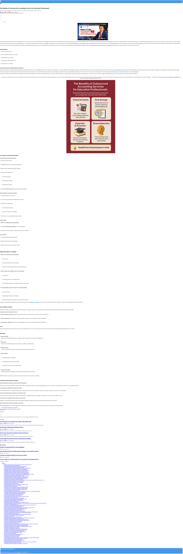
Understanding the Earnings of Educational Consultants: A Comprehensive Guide (16, 476)
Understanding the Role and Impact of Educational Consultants (13, 479)
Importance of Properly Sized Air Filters (10, 533)
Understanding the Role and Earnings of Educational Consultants (14, 493)
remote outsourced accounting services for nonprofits (9, 407)
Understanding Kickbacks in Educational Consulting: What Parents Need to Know (16, 472)
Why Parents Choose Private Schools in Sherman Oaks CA (13, 521)
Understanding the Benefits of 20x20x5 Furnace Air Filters (13, 506)
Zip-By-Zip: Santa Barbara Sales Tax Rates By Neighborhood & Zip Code (15, 478)
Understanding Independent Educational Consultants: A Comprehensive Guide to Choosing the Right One (20, 541)
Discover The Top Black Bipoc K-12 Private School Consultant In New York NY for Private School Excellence (21, 523)
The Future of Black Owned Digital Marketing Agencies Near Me (14, 505)
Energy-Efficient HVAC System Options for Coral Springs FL (13, 482)
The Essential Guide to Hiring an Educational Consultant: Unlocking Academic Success (17, 512)
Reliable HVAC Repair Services (9, 516)
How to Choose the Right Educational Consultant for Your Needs (14, 475)
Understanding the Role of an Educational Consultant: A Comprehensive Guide (16, 469)
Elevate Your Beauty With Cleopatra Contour (11, 497)
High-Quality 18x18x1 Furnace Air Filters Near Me (12, 535)
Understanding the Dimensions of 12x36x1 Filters (11, 527)
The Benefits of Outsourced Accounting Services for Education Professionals (15, 529)
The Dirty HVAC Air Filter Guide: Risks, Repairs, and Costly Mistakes (15, 531)
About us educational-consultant (23, 552)
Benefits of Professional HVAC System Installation (12, 465)
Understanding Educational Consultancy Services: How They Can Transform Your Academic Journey (19, 517)
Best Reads (4, 463)
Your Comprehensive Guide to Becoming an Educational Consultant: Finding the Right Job (18, 464)
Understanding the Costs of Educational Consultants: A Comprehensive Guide (16, 487)
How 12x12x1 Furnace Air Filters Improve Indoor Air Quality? (13, 494)
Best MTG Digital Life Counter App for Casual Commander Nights (14, 540)
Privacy (19, 553)
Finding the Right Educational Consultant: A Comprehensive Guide (14, 509)
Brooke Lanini (3, 12)
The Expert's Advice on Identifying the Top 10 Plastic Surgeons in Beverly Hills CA (17, 520)
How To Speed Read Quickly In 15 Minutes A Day (12, 490)
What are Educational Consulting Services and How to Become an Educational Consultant (17, 526)
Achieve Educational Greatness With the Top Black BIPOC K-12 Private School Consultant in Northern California (21, 537)
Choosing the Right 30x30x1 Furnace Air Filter (11, 483)
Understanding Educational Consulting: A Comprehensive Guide (14, 500)
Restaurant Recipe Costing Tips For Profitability (11, 501)
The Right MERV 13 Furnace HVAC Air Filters (11, 536)
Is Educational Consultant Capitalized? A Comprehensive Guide (13, 518)
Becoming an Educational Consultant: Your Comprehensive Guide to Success (15, 489)
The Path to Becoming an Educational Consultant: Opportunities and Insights (15, 538)
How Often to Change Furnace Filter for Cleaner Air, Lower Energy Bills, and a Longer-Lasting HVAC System (21, 511)
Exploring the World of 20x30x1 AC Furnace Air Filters (12, 495)
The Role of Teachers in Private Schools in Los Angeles (12, 542)
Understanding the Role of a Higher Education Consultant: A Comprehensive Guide (16, 470)
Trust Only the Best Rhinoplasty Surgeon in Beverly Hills (13, 510)
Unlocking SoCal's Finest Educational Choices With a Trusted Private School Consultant (17, 514)
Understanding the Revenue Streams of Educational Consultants (13, 515)
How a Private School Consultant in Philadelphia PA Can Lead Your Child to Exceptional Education (19, 507)
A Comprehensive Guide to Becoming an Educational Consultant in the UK (15, 488)
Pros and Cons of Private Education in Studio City (11, 528)
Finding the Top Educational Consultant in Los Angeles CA (13, 522)
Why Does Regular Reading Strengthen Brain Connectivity (13, 532)
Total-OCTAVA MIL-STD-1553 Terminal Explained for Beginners (14, 467)
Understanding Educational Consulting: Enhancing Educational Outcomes (15, 466)
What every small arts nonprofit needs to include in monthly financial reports (15, 508)
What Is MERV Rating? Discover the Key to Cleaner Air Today (13, 481)
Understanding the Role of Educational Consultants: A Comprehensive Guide (15, 471)
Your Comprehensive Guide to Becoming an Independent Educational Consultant (16, 496)
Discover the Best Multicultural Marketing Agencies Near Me (13, 499)
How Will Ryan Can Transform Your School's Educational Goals (14, 530)
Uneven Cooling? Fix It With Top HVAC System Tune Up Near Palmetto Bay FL (16, 473)
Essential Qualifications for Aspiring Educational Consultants (13, 539)
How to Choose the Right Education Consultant (11, 513)
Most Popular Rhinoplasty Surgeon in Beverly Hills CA (12, 485)
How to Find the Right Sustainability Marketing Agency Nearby (13, 534)
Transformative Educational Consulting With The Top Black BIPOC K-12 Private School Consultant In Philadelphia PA (22, 491)
